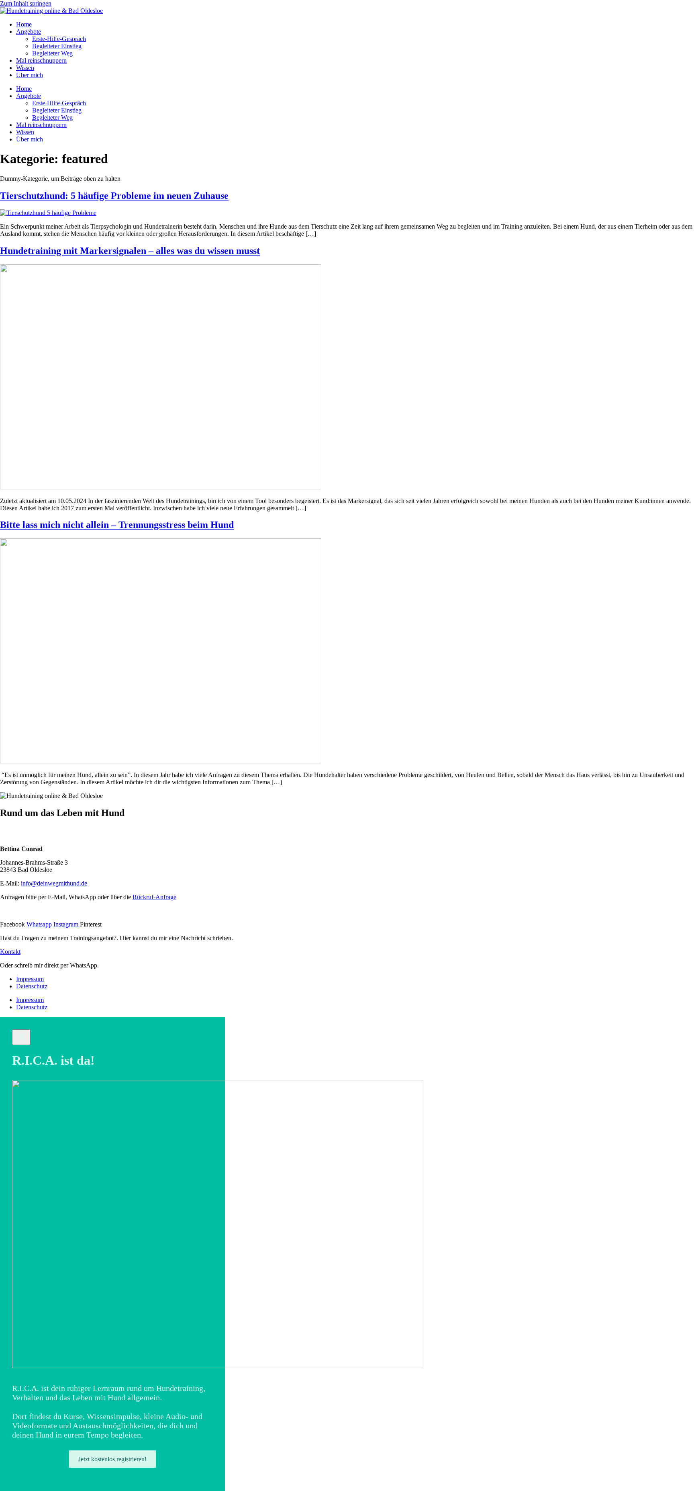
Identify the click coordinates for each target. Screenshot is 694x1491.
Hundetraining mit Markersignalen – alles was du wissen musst (130, 250)
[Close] (21, 1037)
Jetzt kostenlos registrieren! (112, 1459)
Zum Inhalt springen (25, 3)
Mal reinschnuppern (41, 60)
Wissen (25, 67)
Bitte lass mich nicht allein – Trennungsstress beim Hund (117, 524)
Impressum (30, 979)
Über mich (29, 75)
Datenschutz (31, 986)
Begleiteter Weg (52, 53)
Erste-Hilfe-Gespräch (59, 38)
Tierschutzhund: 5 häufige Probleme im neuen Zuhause (114, 195)
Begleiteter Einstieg (57, 46)
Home (24, 24)
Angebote (28, 31)
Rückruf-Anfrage (154, 897)
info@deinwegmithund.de (54, 883)
